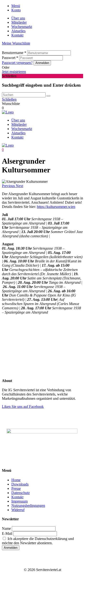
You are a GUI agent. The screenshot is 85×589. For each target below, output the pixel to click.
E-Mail (7, 533)
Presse (16, 488)
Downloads (20, 484)
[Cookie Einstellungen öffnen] (37, 353)
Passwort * (10, 58)
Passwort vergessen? (17, 63)
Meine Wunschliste (16, 43)
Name (6, 528)
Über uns (18, 18)
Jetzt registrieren (14, 72)
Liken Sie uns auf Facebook (23, 407)
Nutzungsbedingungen (28, 506)
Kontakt (17, 35)
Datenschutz (20, 493)
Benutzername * (14, 53)
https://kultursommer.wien (56, 207)
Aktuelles (18, 31)
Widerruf (18, 510)
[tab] (47, 6)
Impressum (19, 501)
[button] (9, 186)
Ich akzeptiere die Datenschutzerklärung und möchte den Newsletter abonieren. (38, 541)
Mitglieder (19, 22)
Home (16, 480)
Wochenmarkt (21, 27)
